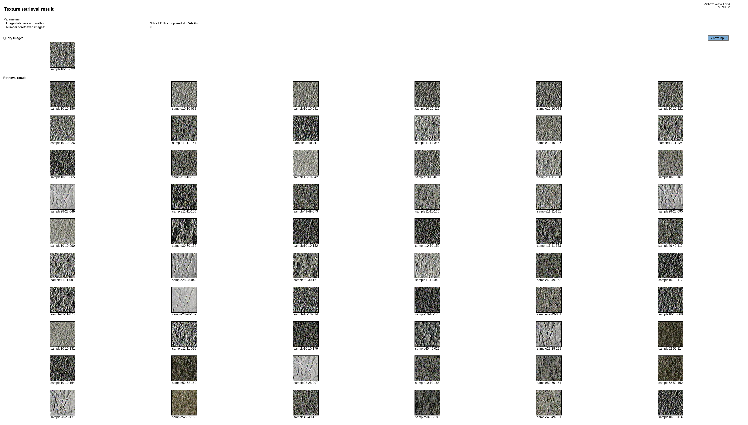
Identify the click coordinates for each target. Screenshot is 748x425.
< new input (718, 38)
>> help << (724, 6)
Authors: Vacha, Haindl (717, 4)
